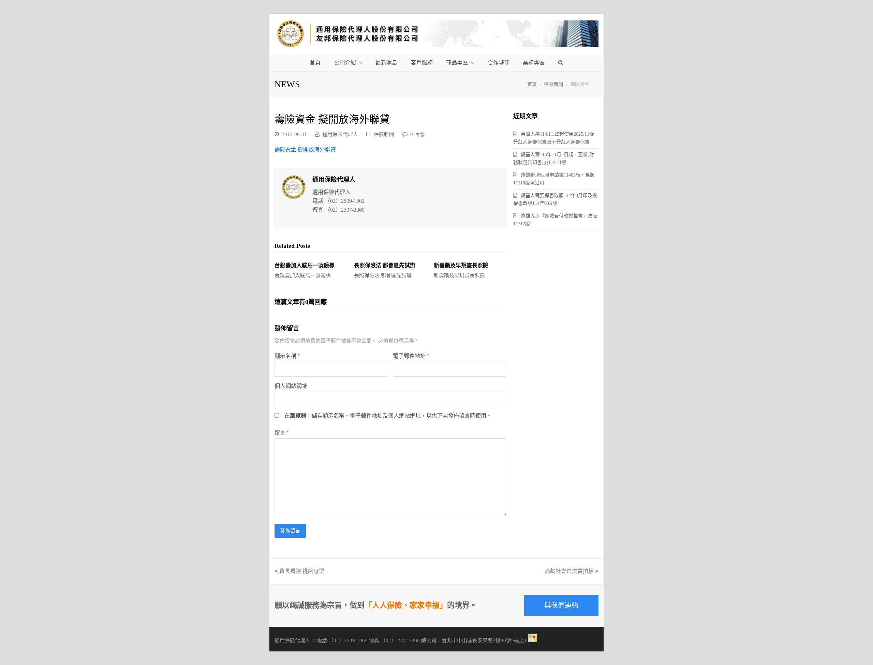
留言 (282, 433)
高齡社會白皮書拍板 (569, 571)
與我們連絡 (561, 605)
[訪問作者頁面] (294, 187)
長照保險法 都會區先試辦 (384, 265)
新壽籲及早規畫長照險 (461, 265)
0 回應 (417, 134)
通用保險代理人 (340, 134)
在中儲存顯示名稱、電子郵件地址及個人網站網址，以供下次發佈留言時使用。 (388, 416)
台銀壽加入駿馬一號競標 (305, 265)
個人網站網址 (291, 386)
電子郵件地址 (411, 356)
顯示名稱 (287, 356)
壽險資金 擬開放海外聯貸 (305, 149)
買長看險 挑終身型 (301, 571)
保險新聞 (384, 134)
